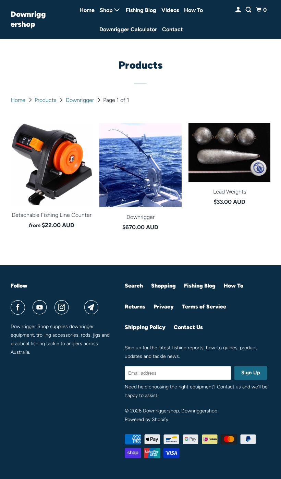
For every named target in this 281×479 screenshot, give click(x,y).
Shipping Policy (145, 327)
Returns (135, 306)
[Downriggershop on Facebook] (19, 307)
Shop (107, 10)
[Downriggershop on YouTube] (41, 307)
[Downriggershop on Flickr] (78, 307)
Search (134, 285)
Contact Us (188, 327)
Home (87, 10)
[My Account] (238, 9)
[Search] (249, 9)
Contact (172, 29)
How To (193, 10)
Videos (170, 10)
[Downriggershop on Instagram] (63, 307)
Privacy (164, 306)
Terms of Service (204, 306)
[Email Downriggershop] (92, 307)
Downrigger (80, 100)
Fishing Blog (141, 10)
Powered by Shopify (146, 419)
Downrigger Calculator (128, 29)
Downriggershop (28, 19)
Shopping (163, 285)
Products (46, 100)
